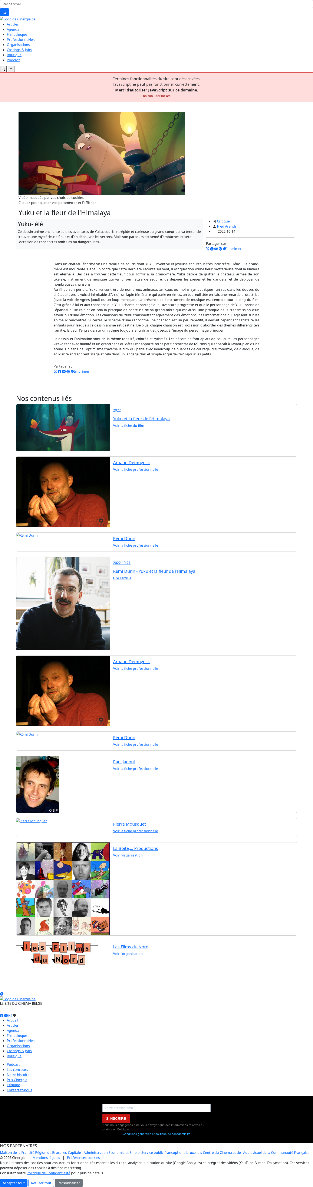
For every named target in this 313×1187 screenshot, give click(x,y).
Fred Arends (227, 226)
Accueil (12, 1020)
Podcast (13, 60)
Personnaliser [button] (69, 1183)
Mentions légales (46, 1157)
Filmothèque (17, 34)
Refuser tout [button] (41, 1183)
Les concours (17, 1069)
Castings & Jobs (19, 49)
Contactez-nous (19, 1090)
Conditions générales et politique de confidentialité (156, 1134)
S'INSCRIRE (116, 1118)
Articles (13, 24)
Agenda (13, 29)
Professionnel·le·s (21, 39)
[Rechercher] (4, 12)
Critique (223, 221)
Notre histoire (18, 1074)
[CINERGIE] (18, 18)
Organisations (18, 44)
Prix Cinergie (17, 1079)
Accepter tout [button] (14, 1183)
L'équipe (13, 1085)
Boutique (14, 55)
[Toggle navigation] (3, 69)
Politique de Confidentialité (48, 1173)
